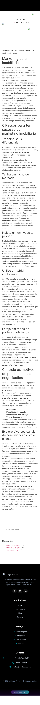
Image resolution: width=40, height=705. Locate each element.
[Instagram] (14, 591)
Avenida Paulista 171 (22, 658)
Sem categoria (12, 550)
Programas (21, 636)
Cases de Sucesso (13, 545)
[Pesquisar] (33, 529)
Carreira (20, 617)
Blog (20, 613)
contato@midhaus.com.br (21, 667)
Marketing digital (13, 548)
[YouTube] (25, 591)
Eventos (21, 643)
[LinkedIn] (20, 591)
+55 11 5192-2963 (22, 662)
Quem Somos (20, 609)
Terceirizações (21, 632)
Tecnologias (21, 639)
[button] (4, 520)
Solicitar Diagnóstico (20, 692)
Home (20, 605)
